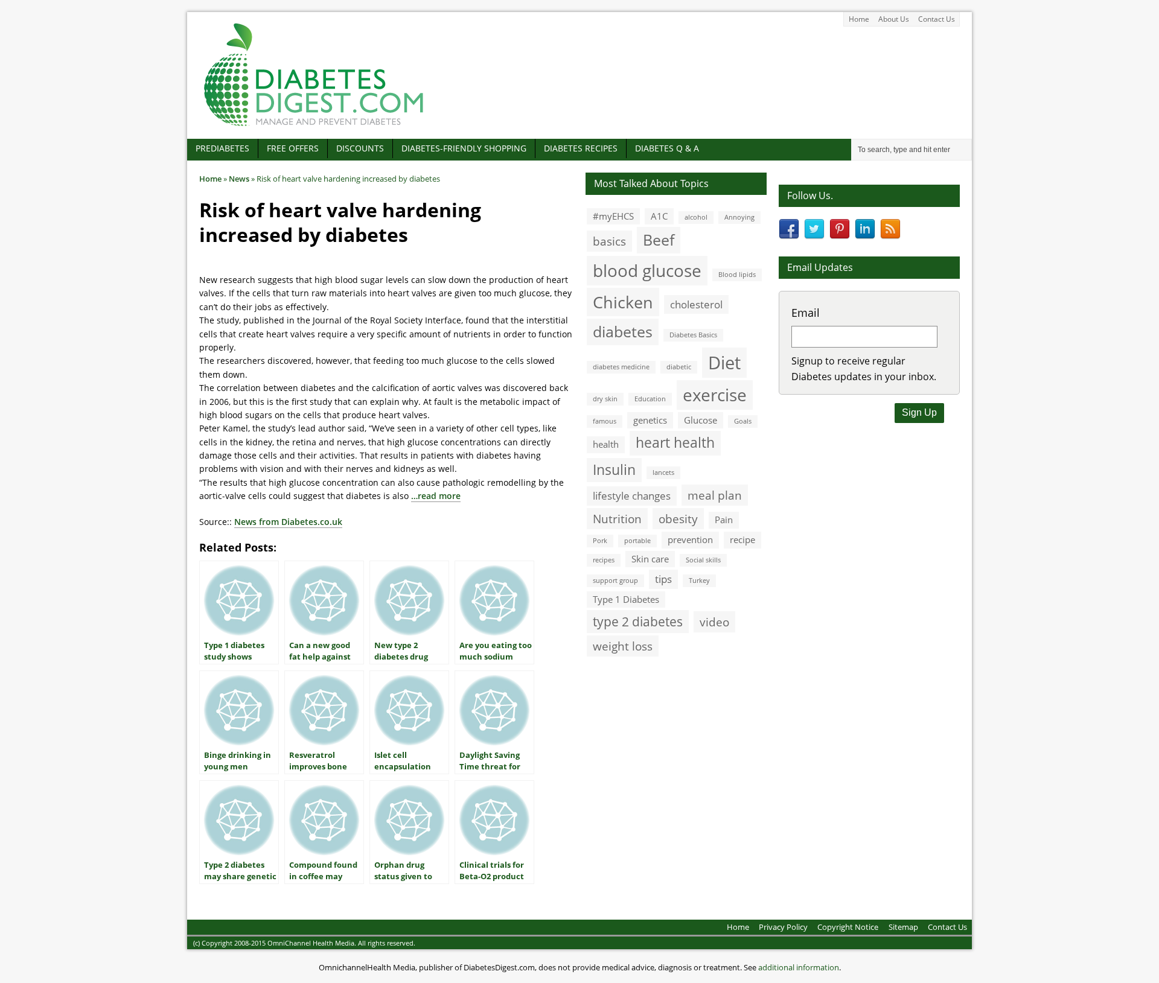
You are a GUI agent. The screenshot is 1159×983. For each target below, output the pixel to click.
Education (650, 399)
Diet (724, 363)
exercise (715, 394)
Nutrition (617, 519)
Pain (724, 520)
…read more (436, 495)
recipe (742, 539)
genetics (650, 420)
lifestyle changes (632, 496)
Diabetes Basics (693, 335)
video (714, 622)
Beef (658, 239)
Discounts (360, 148)
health (606, 444)
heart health (675, 442)
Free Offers (293, 148)
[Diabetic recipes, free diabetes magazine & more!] (314, 126)
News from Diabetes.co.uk (288, 521)
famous (604, 421)
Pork (600, 540)
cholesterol (696, 304)
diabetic (678, 367)
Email (805, 312)
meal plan (715, 495)
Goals (743, 421)
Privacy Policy (783, 926)
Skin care (650, 559)
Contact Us (936, 19)
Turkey (699, 580)
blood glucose (647, 270)
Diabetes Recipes (581, 148)
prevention (690, 539)
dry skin (605, 399)
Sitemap (903, 926)
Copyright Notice (847, 926)
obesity (678, 519)
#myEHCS (613, 216)
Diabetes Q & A (667, 148)
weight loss (623, 646)
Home (859, 19)
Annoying (739, 217)
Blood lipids (737, 274)
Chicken (623, 302)
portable (637, 540)
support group (615, 580)
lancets (663, 472)
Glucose (700, 420)
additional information (798, 967)
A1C (659, 216)
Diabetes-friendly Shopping (463, 148)
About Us (893, 19)
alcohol (696, 217)
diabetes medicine (621, 367)
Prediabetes (222, 148)
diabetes (623, 331)
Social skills (703, 560)
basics (609, 241)
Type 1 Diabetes (626, 599)
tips (663, 579)
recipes (604, 560)
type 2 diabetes (638, 621)
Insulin (614, 469)
